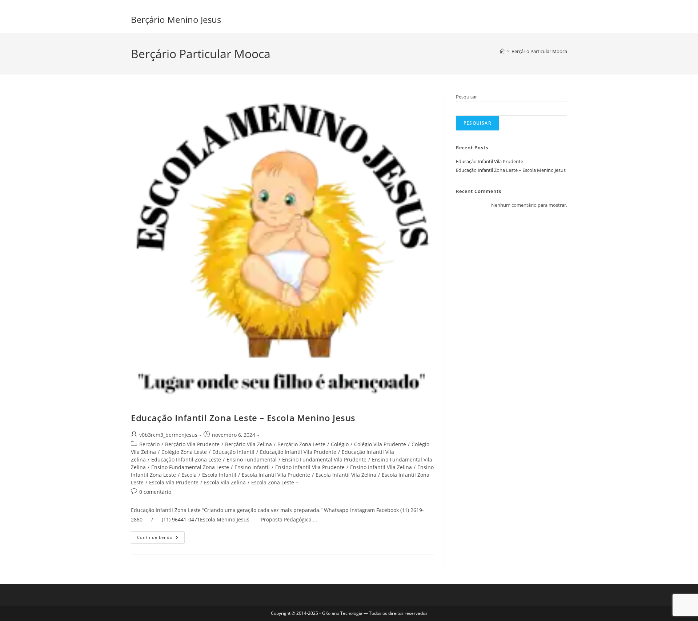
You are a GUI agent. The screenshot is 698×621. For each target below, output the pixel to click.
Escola (189, 474)
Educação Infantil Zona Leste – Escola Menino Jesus (243, 418)
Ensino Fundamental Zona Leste (190, 467)
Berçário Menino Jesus (176, 19)
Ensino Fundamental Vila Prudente (324, 459)
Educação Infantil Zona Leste (186, 459)
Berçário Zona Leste (301, 444)
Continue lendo (161, 539)
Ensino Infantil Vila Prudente (310, 467)
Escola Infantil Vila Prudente (276, 474)
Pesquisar (466, 96)
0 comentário (155, 491)
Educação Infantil (233, 451)
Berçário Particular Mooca (539, 51)
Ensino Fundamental (251, 459)
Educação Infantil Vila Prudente (298, 451)
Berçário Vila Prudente (192, 444)
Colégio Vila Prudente (380, 444)
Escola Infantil (219, 474)
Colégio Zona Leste (184, 451)
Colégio (340, 444)
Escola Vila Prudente (173, 482)
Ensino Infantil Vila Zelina (381, 467)
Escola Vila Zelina (225, 482)
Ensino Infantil (252, 467)
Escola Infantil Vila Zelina (346, 474)
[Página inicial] (502, 51)
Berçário (149, 444)
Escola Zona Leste (272, 482)
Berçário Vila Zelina (248, 444)
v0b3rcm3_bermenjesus (168, 434)
